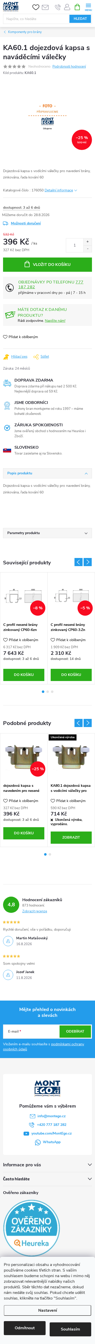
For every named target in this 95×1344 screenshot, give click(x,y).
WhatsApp (52, 1142)
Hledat (80, 19)
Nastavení (47, 1310)
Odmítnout (25, 1328)
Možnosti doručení (26, 223)
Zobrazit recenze (34, 911)
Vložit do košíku (52, 264)
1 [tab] (43, 691)
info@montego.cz (51, 1116)
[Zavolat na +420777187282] (58, 7)
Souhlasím (70, 1329)
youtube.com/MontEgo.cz (51, 1133)
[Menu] (88, 6)
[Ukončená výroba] (71, 757)
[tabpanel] (24, 628)
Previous (78, 562)
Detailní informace (59, 190)
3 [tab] (52, 691)
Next (88, 562)
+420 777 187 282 (51, 1124)
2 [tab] (47, 691)
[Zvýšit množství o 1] (87, 241)
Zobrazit (71, 837)
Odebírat (75, 1031)
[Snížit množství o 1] (87, 248)
